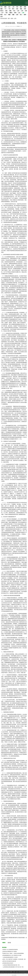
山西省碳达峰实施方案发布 (7, 963)
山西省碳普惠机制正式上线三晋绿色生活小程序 (11, 955)
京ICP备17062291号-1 (9, 973)
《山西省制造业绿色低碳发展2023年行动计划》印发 (12, 966)
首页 (9, 18)
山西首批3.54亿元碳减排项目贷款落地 (10, 949)
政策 (12, 18)
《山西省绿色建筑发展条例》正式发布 (10, 957)
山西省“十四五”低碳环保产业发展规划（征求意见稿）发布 (14, 959)
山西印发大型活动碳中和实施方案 (9, 961)
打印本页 (18, 26)
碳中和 (9, 942)
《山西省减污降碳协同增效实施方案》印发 (11, 965)
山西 (15, 18)
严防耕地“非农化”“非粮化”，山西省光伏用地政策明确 (13, 953)
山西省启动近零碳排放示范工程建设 (9, 951)
